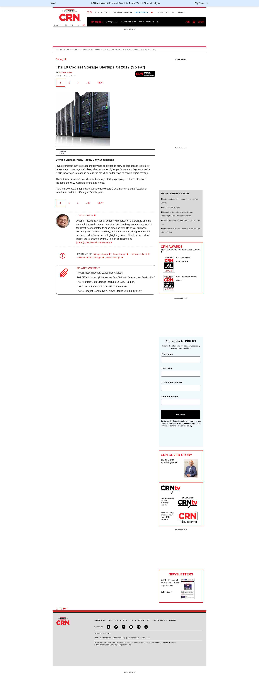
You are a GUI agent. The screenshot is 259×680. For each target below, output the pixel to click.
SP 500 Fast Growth (128, 22)
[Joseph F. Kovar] (63, 227)
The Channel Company (164, 620)
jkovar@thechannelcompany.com (94, 242)
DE (72, 25)
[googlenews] (138, 627)
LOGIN (201, 22)
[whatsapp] (146, 627)
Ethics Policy (142, 620)
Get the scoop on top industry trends (167, 501)
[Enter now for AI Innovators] (170, 271)
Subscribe (165, 592)
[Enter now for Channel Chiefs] (170, 290)
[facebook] (108, 627)
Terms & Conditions (102, 638)
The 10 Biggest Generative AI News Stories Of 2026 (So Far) (109, 291)
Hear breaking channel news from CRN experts (167, 516)
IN (60, 25)
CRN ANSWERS (141, 12)
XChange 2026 (111, 22)
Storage (60, 59)
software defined (139, 254)
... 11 (88, 83)
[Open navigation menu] (89, 12)
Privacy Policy (119, 638)
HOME (59, 50)
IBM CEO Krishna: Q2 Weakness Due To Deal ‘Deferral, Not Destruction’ (115, 277)
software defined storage (89, 257)
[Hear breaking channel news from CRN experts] (187, 517)
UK (78, 25)
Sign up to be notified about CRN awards (180, 250)
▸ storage (83, 50)
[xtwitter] (123, 627)
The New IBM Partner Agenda (168, 461)
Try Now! (199, 3)
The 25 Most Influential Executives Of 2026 (99, 272)
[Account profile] (193, 22)
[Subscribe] (188, 598)
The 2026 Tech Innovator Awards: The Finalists (101, 286)
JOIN (187, 22)
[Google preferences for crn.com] (145, 74)
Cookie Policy (133, 638)
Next (100, 83)
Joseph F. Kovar (65, 73)
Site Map (146, 638)
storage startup (101, 254)
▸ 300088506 (94, 50)
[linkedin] (116, 627)
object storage (113, 257)
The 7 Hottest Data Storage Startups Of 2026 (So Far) (105, 282)
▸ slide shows (69, 50)
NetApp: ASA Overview (171, 208)
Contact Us (126, 620)
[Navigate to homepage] (69, 21)
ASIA (56, 25)
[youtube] (131, 627)
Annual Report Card (146, 22)
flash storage (119, 254)
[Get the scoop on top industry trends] (187, 503)
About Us (113, 620)
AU (66, 25)
